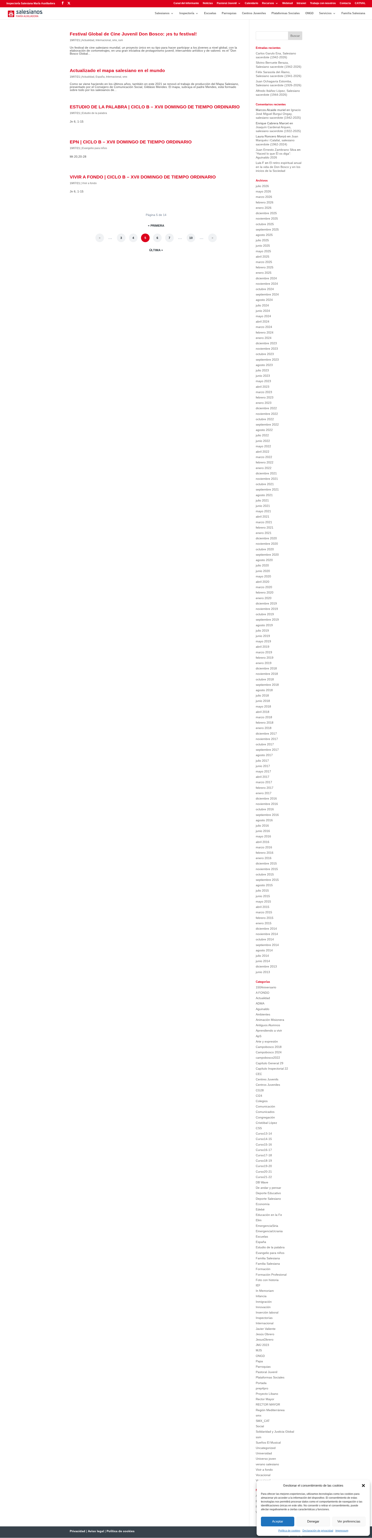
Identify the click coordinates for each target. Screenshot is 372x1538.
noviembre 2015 (267, 869)
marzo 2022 (264, 457)
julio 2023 (262, 370)
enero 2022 (263, 468)
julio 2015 (262, 890)
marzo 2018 (264, 717)
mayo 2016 (263, 836)
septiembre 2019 (267, 619)
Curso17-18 (264, 1155)
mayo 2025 (263, 251)
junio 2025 (263, 245)
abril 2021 (262, 516)
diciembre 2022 (266, 408)
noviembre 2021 (267, 478)
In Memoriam (265, 1290)
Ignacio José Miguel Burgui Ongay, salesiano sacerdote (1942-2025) (278, 113)
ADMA (260, 1003)
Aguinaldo (262, 1009)
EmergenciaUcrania (269, 1231)
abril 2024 (262, 321)
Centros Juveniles (254, 13)
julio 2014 (262, 955)
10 (191, 238)
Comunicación (265, 1106)
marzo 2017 (264, 782)
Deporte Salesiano (268, 1198)
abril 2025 (262, 256)
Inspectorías (264, 1318)
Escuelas (210, 13)
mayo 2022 (263, 446)
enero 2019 (263, 663)
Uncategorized (266, 1448)
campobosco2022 (268, 1057)
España (100, 76)
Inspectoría (186, 13)
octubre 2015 (265, 874)
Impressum (341, 1530)
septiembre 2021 (267, 489)
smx (114, 40)
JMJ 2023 (262, 1345)
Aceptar (277, 1521)
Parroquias (229, 13)
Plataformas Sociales (285, 13)
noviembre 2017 (267, 739)
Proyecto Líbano (267, 1393)
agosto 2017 (264, 755)
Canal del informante (186, 3)
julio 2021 (262, 500)
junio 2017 (263, 766)
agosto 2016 (264, 820)
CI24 (259, 1095)
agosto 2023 (264, 365)
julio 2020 (262, 565)
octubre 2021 (265, 484)
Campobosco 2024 (269, 1052)
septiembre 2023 (267, 359)
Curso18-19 (264, 1160)
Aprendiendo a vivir (269, 1030)
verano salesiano (267, 1464)
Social (260, 1426)
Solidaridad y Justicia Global (275, 1431)
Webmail (287, 3)
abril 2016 (262, 842)
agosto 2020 (264, 560)
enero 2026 (263, 207)
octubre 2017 (265, 744)
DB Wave (262, 1182)
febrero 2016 (264, 852)
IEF (258, 1285)
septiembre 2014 (267, 945)
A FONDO (262, 992)
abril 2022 (262, 451)
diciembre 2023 (266, 343)
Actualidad (88, 40)
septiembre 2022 (267, 424)
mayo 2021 (263, 511)
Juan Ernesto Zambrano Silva (276, 149)
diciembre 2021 (266, 473)
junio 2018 (263, 701)
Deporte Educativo (268, 1193)
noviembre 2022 (267, 413)
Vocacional (263, 1475)
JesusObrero (264, 1339)
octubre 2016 (265, 809)
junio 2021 (263, 506)
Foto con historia (267, 1280)
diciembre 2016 (266, 798)
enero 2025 (263, 272)
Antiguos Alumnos (268, 1025)
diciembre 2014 (266, 928)
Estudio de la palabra (94, 113)
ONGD (309, 13)
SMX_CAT (263, 1421)
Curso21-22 (264, 1177)
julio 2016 (262, 825)
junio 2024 (263, 310)
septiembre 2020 (267, 554)
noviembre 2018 (267, 673)
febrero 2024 (264, 332)
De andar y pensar (268, 1187)
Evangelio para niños (94, 148)
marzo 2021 (264, 522)
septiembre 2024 (267, 294)
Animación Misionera (270, 1019)
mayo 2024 (263, 316)
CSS (259, 1128)
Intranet (301, 3)
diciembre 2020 (266, 538)
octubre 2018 (265, 679)
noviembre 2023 (267, 348)
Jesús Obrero (265, 1334)
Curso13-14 (264, 1133)
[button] (363, 1485)
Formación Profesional (271, 1274)
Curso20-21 (264, 1171)
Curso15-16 (264, 1144)
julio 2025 (262, 240)
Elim (259, 1220)
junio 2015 (263, 896)
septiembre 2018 (267, 684)
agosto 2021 (264, 495)
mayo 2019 (263, 641)
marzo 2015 (264, 912)
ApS (258, 1036)
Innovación (263, 1307)
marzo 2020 (264, 587)
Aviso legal (96, 1531)
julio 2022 (262, 435)
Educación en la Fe (269, 1215)
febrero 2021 (264, 527)
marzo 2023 (264, 392)
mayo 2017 (263, 771)
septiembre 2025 (267, 229)
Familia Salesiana (353, 13)
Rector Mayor (265, 1399)
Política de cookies (289, 1530)
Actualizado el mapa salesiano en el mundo (117, 70)
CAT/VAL (360, 3)
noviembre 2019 (267, 609)
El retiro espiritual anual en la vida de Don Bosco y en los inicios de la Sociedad (278, 166)
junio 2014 (263, 961)
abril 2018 (262, 712)
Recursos (268, 3)
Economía (263, 1204)
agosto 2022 (264, 430)
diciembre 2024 (266, 278)
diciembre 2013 (266, 966)
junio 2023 (263, 375)
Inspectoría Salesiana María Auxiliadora (30, 3)
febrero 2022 (264, 462)
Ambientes (263, 1014)
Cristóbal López (266, 1122)
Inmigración (264, 1301)
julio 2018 (262, 695)
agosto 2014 (264, 950)
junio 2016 (263, 831)
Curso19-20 (264, 1166)
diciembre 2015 (266, 863)
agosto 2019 (264, 625)
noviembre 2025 (267, 218)
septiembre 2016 (267, 815)
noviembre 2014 (267, 934)
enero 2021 (263, 533)
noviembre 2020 (267, 543)
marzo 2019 (264, 652)
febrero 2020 (264, 592)
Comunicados (265, 1112)
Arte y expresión (267, 1041)
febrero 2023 (264, 397)
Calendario (251, 3)
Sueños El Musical (268, 1442)
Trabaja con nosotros (323, 3)
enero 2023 (263, 402)
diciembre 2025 (266, 213)
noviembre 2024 (267, 283)
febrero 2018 (264, 722)
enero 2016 (263, 858)
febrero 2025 (264, 267)
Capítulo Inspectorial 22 (272, 1068)
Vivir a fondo (89, 183)
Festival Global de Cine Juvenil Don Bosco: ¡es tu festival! (133, 33)
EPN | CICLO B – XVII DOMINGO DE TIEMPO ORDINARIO (131, 141)
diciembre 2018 (266, 668)
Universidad (264, 1453)
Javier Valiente (266, 1328)
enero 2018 (263, 728)
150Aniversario (266, 987)
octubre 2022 (265, 419)
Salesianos (162, 13)
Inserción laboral (267, 1312)
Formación (263, 1269)
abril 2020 (262, 581)
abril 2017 (262, 776)
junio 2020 (263, 571)
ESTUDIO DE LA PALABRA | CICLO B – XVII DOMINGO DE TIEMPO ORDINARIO (155, 106)
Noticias (208, 3)
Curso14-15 (264, 1139)
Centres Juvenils (267, 1079)
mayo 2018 (263, 706)
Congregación (265, 1117)
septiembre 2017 (267, 749)
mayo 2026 (263, 191)
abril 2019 (262, 646)
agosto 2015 (264, 885)
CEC (259, 1074)
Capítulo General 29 (269, 1063)
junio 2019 (263, 636)
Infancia (261, 1296)
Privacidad (77, 1531)
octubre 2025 (265, 224)
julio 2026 (262, 186)
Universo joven (266, 1458)
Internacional (103, 40)
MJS (259, 1350)
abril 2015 (262, 907)
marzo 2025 (264, 262)
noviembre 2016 (267, 804)
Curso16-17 (264, 1150)
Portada (261, 1383)
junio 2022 (263, 441)
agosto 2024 (264, 299)
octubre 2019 (265, 614)
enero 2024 (263, 338)
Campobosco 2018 (269, 1047)
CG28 (260, 1090)
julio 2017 (262, 760)
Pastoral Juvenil (227, 3)
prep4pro (262, 1388)
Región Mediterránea (270, 1410)
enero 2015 (263, 923)
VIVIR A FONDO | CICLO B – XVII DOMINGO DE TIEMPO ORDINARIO (143, 176)
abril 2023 (262, 386)
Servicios (325, 13)
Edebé (260, 1209)
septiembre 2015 (267, 879)
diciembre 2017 (266, 733)
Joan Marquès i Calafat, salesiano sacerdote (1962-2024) (277, 140)
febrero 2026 (264, 202)
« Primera (156, 225)
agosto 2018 (264, 690)
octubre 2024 (265, 289)
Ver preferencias (348, 1521)
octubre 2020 (265, 549)
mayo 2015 (263, 901)
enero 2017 (263, 793)
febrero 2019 (264, 657)
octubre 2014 (265, 939)
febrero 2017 (264, 787)
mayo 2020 (263, 576)
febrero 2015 (264, 918)
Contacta (345, 3)
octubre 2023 (265, 354)
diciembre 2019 (266, 603)
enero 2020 (263, 598)
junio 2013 (263, 972)
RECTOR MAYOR (268, 1404)
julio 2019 (262, 630)
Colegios (262, 1101)
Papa (259, 1361)
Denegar (313, 1521)
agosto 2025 (264, 235)
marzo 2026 (264, 196)
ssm (120, 40)
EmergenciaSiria (267, 1225)
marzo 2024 (264, 327)
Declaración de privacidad (317, 1530)
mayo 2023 (263, 381)
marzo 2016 (264, 847)
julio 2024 (262, 305)
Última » (156, 250)
